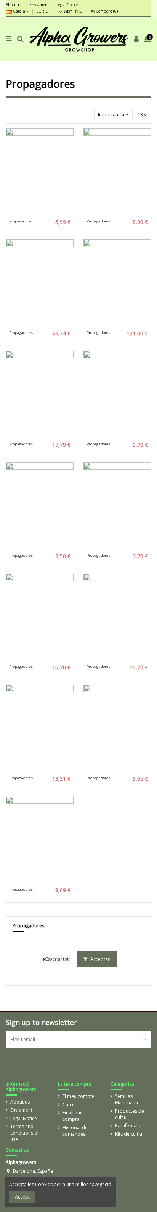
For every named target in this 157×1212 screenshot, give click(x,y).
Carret (69, 1105)
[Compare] (39, 213)
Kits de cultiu (128, 1134)
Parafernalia (128, 1126)
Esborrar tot (57, 959)
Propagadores (28, 925)
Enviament (39, 4)
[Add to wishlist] (30, 213)
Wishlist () (73, 11)
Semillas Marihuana (126, 1099)
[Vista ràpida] (48, 213)
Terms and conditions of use (24, 1133)
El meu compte (78, 1096)
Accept (22, 1197)
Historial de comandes (75, 1131)
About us (14, 4)
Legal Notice (67, 4)
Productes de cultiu (129, 1114)
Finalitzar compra (72, 1116)
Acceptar (99, 959)
